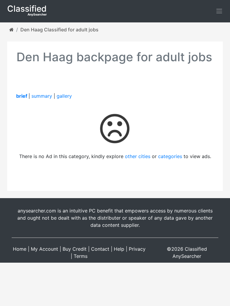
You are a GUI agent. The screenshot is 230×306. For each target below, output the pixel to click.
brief (21, 96)
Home (19, 249)
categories (170, 156)
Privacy (137, 249)
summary (41, 96)
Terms (80, 256)
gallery (64, 96)
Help (119, 249)
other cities (137, 156)
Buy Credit (75, 249)
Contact (100, 249)
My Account (44, 249)
